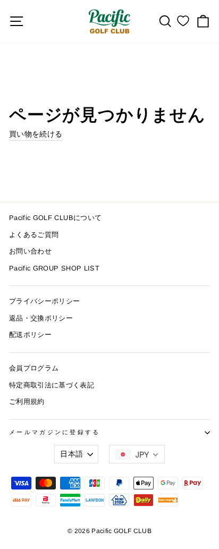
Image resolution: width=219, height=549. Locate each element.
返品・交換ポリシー (41, 318)
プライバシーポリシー (44, 301)
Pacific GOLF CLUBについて (55, 218)
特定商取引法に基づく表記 (51, 385)
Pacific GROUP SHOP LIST (54, 268)
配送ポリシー (30, 335)
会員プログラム (33, 368)
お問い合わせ (30, 251)
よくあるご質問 (33, 235)
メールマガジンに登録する (54, 432)
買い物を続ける (35, 134)
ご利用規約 (27, 402)
